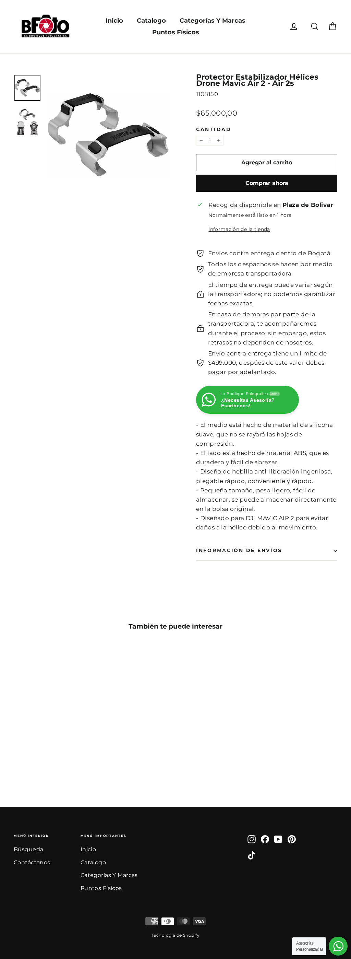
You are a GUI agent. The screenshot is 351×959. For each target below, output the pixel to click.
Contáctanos (32, 862)
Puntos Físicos (175, 32)
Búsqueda (28, 849)
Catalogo (151, 20)
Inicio (114, 20)
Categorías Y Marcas (212, 20)
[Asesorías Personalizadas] (338, 946)
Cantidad (213, 129)
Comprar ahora (266, 183)
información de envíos (239, 550)
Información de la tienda (239, 229)
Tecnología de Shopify (175, 935)
